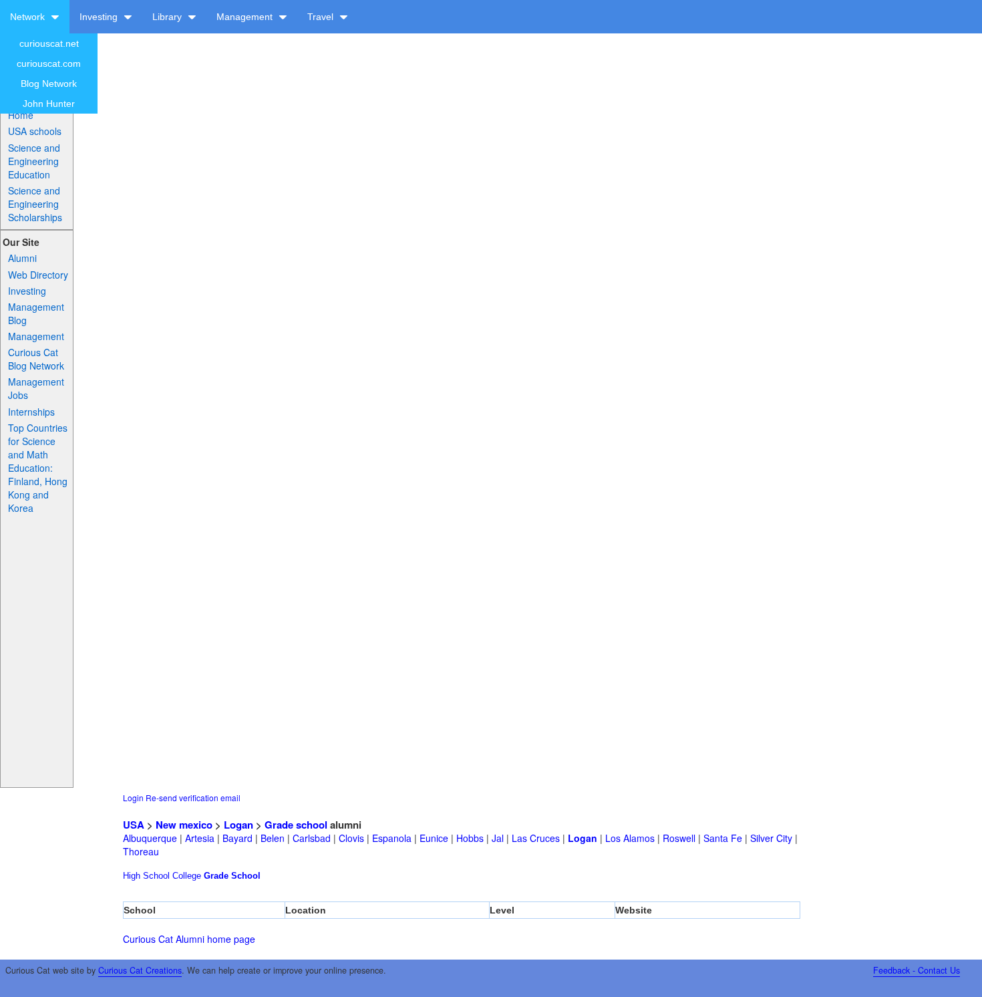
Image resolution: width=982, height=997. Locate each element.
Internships (31, 411)
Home (20, 115)
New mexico (184, 824)
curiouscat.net (49, 43)
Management (245, 16)
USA (133, 824)
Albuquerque (150, 838)
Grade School (232, 876)
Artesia (199, 838)
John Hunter (49, 103)
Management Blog (36, 313)
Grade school (296, 824)
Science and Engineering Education (34, 161)
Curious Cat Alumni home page (189, 939)
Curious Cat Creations (140, 970)
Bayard (237, 838)
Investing (99, 16)
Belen (273, 838)
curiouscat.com (49, 63)
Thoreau (141, 851)
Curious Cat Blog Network (36, 358)
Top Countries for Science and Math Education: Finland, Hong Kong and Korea (37, 468)
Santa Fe (722, 838)
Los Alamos (630, 838)
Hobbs (470, 838)
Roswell (679, 838)
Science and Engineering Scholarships (35, 204)
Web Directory (38, 274)
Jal (498, 838)
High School (146, 876)
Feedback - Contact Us (916, 970)
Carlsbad (312, 838)
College (186, 876)
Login (133, 797)
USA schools (34, 131)
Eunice (434, 838)
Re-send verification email (193, 797)
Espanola (392, 838)
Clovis (351, 838)
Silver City (771, 838)
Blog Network (49, 83)
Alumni (22, 258)
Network (28, 16)
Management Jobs (36, 388)
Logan (238, 824)
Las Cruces (536, 838)
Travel (321, 16)
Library (168, 16)
